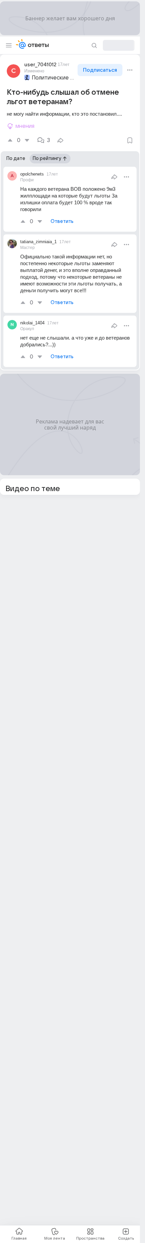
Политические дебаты (54, 78)
